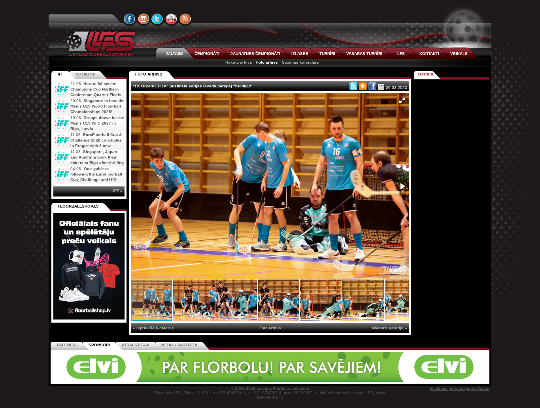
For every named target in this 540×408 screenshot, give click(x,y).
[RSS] (185, 19)
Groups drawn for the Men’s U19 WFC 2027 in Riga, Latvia (97, 123)
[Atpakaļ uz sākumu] (100, 43)
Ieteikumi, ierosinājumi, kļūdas (459, 388)
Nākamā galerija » (389, 328)
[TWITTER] (157, 19)
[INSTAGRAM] (143, 19)
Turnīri (425, 74)
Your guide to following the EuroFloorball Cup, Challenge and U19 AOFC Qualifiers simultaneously (87, 179)
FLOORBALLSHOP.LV (78, 206)
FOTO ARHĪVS (148, 74)
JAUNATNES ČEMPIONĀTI (255, 53)
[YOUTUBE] (171, 19)
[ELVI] (270, 380)
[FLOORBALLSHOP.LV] (89, 320)
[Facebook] (372, 86)
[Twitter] (353, 86)
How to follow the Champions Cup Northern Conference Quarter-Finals (95, 89)
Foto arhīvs (267, 62)
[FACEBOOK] (130, 19)
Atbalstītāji (135, 345)
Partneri (67, 345)
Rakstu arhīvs (238, 62)
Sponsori (99, 345)
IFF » (118, 191)
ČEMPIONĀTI (206, 53)
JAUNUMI (174, 53)
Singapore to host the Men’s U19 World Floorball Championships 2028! (97, 106)
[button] (402, 100)
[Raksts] (381, 87)
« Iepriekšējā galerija (153, 328)
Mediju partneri (179, 345)
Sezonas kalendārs (300, 62)
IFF (61, 74)
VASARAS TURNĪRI (364, 53)
